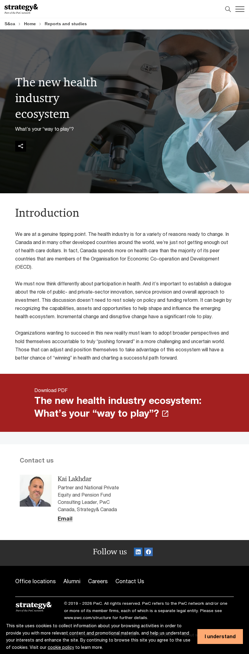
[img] (20, 146)
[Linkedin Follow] (138, 553)
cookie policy (61, 647)
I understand (220, 636)
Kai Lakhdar (74, 479)
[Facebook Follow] (148, 553)
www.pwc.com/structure (87, 617)
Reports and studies (66, 23)
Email (65, 518)
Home (30, 23)
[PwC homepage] (21, 9)
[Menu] (239, 9)
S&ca (10, 23)
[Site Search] (228, 9)
